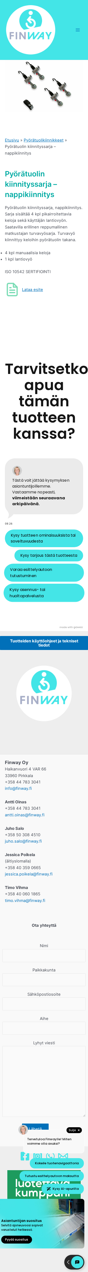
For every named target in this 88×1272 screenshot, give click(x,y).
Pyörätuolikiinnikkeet (44, 140)
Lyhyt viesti (44, 1042)
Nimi (44, 945)
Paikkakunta (44, 969)
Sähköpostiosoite (44, 994)
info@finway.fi (18, 788)
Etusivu (12, 140)
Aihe (44, 1018)
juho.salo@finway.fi (23, 841)
